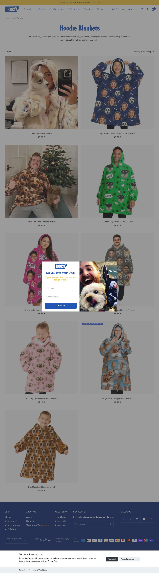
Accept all (112, 559)
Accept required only (129, 559)
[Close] (114, 264)
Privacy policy (24, 570)
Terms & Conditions (39, 570)
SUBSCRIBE (61, 306)
